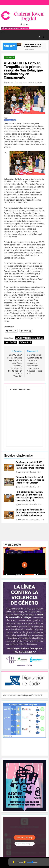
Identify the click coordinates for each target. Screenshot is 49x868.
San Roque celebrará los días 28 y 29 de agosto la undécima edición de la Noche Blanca (30, 513)
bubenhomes (9, 120)
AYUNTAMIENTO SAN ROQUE (29, 338)
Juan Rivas (9, 82)
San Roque (9, 57)
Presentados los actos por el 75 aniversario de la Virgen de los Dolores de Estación (30, 480)
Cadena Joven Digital (29, 15)
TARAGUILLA (25, 342)
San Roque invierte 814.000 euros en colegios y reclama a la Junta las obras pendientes (30, 465)
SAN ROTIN (10, 342)
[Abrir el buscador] (40, 37)
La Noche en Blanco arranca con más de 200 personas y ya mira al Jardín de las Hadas (32, 45)
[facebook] (21, 24)
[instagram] (24, 24)
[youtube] (27, 24)
